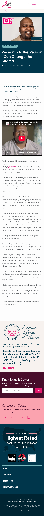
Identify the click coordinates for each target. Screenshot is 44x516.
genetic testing (12, 166)
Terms (16, 511)
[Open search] (29, 4)
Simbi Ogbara (9, 65)
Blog (6, 11)
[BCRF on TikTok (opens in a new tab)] (22, 418)
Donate (35, 4)
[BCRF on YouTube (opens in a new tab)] (5, 418)
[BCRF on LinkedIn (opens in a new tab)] (28, 418)
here (17, 304)
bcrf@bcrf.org (10, 507)
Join (38, 390)
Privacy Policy (26, 511)
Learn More (8, 368)
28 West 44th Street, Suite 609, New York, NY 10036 (21, 501)
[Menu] (41, 4)
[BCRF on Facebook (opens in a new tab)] (11, 418)
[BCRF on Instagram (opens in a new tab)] (16, 418)
